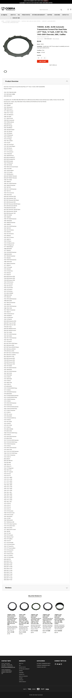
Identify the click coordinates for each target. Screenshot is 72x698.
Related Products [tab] (35, 596)
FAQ (19, 14)
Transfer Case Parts (41, 667)
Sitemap (20, 678)
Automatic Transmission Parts (43, 663)
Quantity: (39, 55)
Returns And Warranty (38, 14)
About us (13, 14)
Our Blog (21, 679)
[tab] (36, 81)
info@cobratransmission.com (8, 667)
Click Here (22, 2)
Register (26, 676)
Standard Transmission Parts (43, 665)
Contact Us (65, 14)
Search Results (22, 681)
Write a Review (56, 38)
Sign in (20, 676)
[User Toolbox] (68, 9)
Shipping (49, 14)
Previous (70, 693)
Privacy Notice (26, 14)
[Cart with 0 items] (70, 9)
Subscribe (57, 14)
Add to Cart (12, 640)
